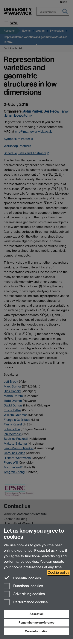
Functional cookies (27, 586)
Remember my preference (36, 622)
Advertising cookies (28, 594)
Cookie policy (58, 572)
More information (36, 631)
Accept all (36, 614)
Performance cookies (30, 602)
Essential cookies (26, 578)
